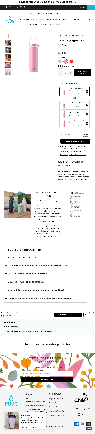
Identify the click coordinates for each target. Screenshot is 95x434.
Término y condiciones (56, 415)
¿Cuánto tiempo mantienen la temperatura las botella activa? (38, 265)
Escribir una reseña (68, 315)
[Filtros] (85, 314)
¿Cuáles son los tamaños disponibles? (27, 273)
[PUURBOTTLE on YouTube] (24, 7)
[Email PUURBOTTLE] (3, 7)
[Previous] (14, 54)
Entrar (82, 7)
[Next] (53, 54)
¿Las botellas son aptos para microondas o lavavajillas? (36, 290)
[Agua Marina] (60, 61)
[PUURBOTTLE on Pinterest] (17, 7)
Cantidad (61, 68)
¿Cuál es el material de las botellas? (26, 282)
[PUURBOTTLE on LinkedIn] (14, 7)
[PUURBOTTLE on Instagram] (10, 7)
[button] (40, 13)
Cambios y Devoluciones (57, 407)
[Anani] (71, 61)
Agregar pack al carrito (76, 141)
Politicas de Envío (55, 403)
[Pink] (65, 61)
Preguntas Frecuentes (56, 399)
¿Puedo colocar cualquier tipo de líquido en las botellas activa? (39, 298)
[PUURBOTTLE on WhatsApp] (21, 7)
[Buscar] (90, 19)
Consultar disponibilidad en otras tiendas (73, 155)
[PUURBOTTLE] (9, 19)
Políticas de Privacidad (56, 411)
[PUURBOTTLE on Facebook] (6, 7)
